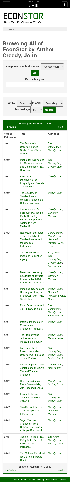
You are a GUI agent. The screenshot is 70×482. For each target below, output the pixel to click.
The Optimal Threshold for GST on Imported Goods (32, 456)
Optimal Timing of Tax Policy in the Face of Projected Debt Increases (32, 442)
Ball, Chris (53, 436)
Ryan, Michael (55, 315)
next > (61, 126)
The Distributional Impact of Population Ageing (31, 256)
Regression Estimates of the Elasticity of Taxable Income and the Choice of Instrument (31, 239)
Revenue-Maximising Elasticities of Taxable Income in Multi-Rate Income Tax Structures (32, 277)
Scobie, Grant (55, 358)
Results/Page (22, 109)
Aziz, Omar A (55, 252)
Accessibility (51, 479)
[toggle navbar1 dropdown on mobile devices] (6, 4)
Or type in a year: (35, 79)
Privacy (32, 479)
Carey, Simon (55, 232)
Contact (15, 479)
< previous (10, 126)
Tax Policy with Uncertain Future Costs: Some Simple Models (31, 148)
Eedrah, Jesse (55, 266)
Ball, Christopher (54, 145)
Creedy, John (55, 150)
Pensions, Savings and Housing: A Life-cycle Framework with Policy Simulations (32, 294)
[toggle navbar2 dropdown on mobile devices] (65, 4)
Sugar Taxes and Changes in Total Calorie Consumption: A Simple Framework (31, 425)
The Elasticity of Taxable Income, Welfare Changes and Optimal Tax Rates (31, 198)
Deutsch (63, 479)
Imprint (24, 479)
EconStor (11, 29)
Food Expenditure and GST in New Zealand (32, 307)
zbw (33, 5)
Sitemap (41, 479)
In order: (37, 103)
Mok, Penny (54, 367)
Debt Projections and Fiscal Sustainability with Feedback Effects (31, 384)
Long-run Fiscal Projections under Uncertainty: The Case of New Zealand (32, 353)
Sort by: (11, 103)
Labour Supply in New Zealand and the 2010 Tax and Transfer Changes (32, 369)
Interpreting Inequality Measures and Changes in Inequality (31, 325)
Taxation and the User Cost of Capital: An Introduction (32, 410)
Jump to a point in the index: (23, 66)
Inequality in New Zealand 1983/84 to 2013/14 (30, 397)
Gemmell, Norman (53, 214)
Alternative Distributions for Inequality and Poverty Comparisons (32, 181)
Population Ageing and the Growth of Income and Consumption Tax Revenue (32, 165)
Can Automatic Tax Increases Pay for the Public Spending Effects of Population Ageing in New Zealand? (31, 218)
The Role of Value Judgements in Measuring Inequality (31, 338)
